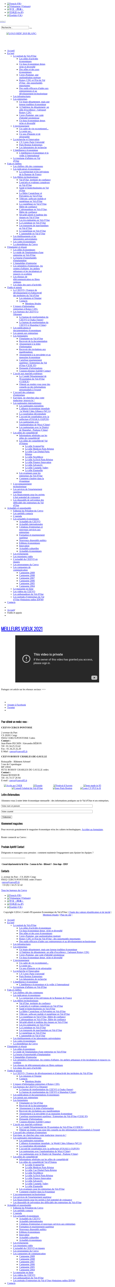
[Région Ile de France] (19, 33)
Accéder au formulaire (92, 829)
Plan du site (65, 915)
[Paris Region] (66, 788)
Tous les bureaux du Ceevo (14, 890)
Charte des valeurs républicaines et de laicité (89, 912)
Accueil (11, 610)
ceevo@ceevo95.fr (18, 751)
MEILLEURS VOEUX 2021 (22, 628)
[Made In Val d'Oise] (96, 785)
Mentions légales (51, 915)
